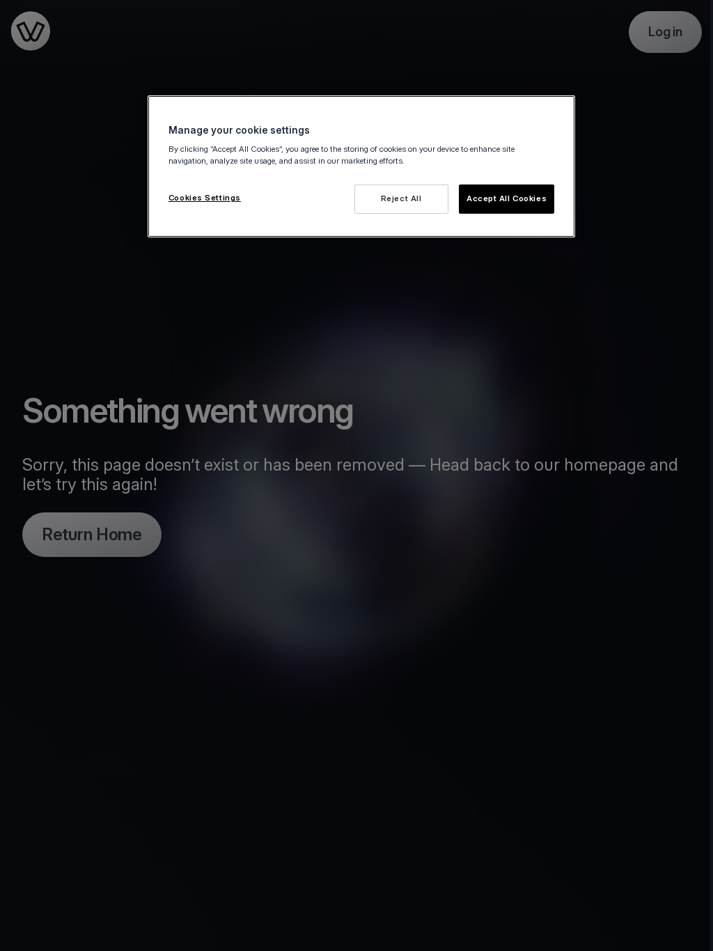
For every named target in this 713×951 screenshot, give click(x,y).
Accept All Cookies (507, 198)
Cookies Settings (205, 198)
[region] (361, 166)
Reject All (401, 198)
